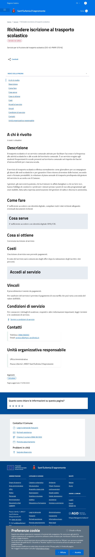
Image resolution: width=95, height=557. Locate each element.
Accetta (79, 552)
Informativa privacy (55, 519)
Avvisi (71, 486)
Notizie (71, 482)
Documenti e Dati (15, 503)
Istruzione (11, 378)
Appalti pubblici (54, 492)
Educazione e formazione (37, 503)
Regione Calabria (13, 3)
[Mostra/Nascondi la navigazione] (4, 9)
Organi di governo (15, 482)
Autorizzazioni (33, 492)
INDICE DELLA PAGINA (15, 73)
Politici (11, 492)
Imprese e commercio (56, 503)
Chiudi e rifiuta (76, 530)
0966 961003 (23, 335)
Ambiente (52, 482)
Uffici (11, 489)
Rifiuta (64, 552)
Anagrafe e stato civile (36, 489)
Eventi (71, 503)
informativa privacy (42, 548)
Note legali (52, 522)
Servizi (16, 22)
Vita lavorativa (34, 486)
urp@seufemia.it (19, 523)
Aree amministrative (16, 486)
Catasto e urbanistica (36, 482)
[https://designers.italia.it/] (77, 513)
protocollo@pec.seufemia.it (27, 337)
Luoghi (71, 500)
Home (9, 22)
